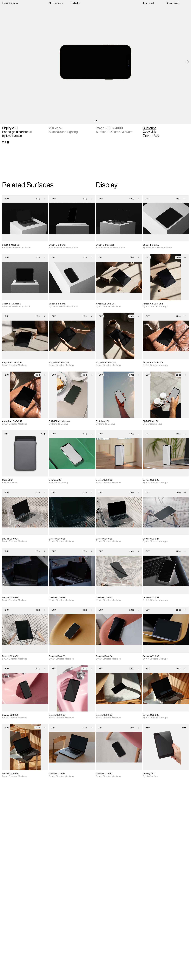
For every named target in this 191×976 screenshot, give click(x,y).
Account (148, 3)
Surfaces (55, 3)
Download (172, 3)
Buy (7, 198)
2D (37, 198)
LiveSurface (10, 3)
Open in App (151, 135)
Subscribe (149, 128)
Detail (74, 3)
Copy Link (149, 131)
